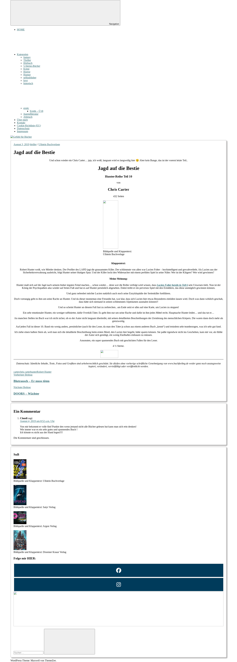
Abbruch (27, 116)
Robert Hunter (44, 371)
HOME (21, 29)
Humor (27, 74)
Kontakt (21, 122)
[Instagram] (118, 584)
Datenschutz (23, 128)
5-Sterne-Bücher (31, 66)
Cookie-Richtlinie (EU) (29, 125)
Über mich (22, 119)
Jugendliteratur (30, 114)
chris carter (24, 371)
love (25, 80)
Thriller (27, 60)
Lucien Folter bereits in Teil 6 (172, 285)
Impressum (22, 131)
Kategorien (22, 54)
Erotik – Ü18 (36, 111)
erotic (26, 108)
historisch (28, 83)
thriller (33, 144)
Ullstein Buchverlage (49, 144)
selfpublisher (29, 77)
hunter (33, 371)
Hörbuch (27, 63)
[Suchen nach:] (29, 652)
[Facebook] (118, 570)
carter (16, 371)
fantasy (27, 57)
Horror (26, 71)
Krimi (26, 68)
